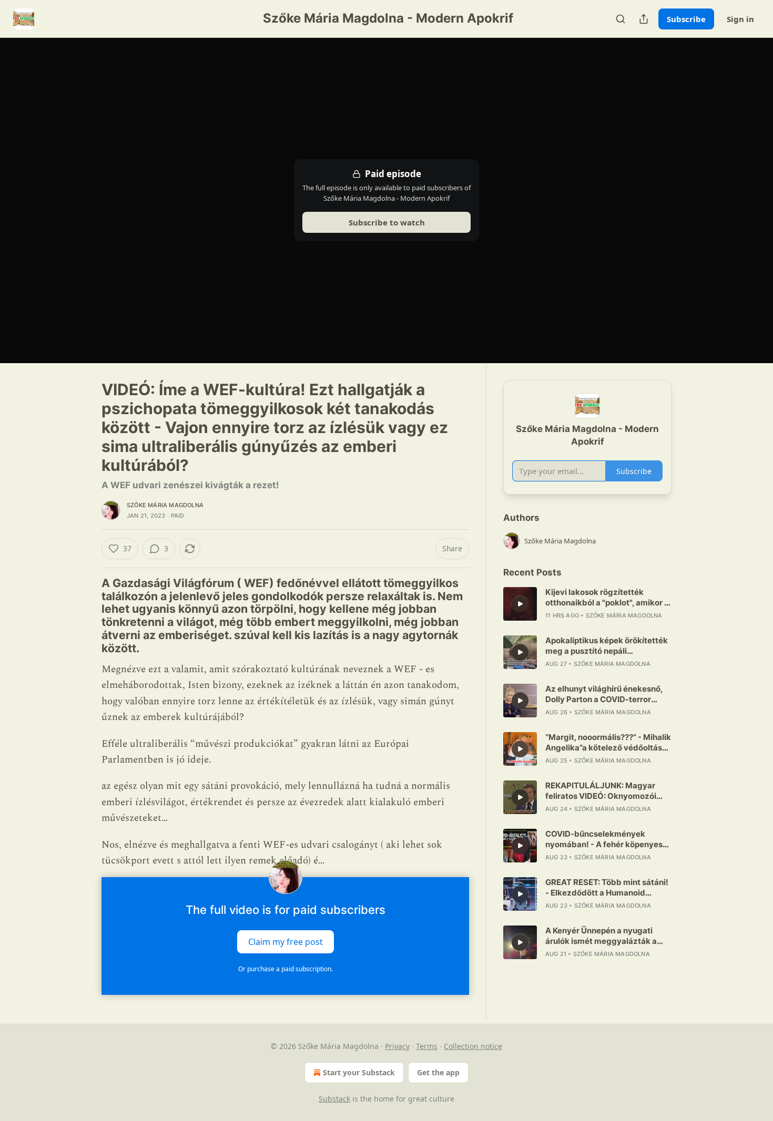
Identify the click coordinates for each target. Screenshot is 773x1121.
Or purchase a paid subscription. (285, 968)
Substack (334, 1099)
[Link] (86, 615)
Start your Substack (359, 1072)
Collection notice (473, 1046)
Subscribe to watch (387, 222)
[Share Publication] (643, 18)
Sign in (740, 19)
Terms (427, 1046)
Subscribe (686, 19)
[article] (587, 604)
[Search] (620, 18)
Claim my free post (285, 942)
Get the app (438, 1072)
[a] (520, 603)
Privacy (397, 1046)
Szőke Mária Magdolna (165, 505)
